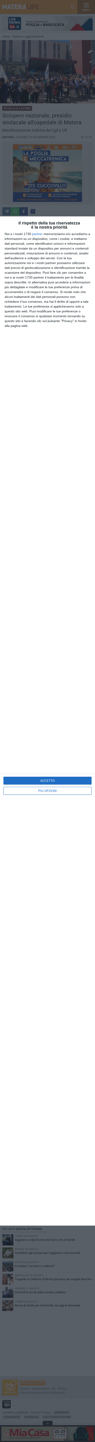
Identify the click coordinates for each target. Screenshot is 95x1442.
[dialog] (47, 721)
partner (37, 233)
